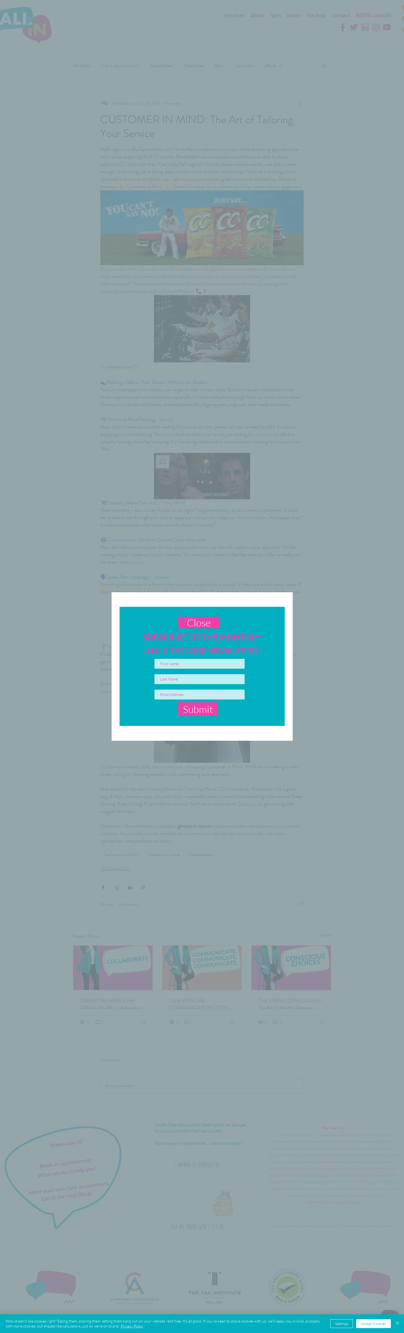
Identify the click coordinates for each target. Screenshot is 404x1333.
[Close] (397, 1324)
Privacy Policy (132, 1326)
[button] (199, 622)
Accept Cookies (373, 1323)
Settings (341, 1323)
